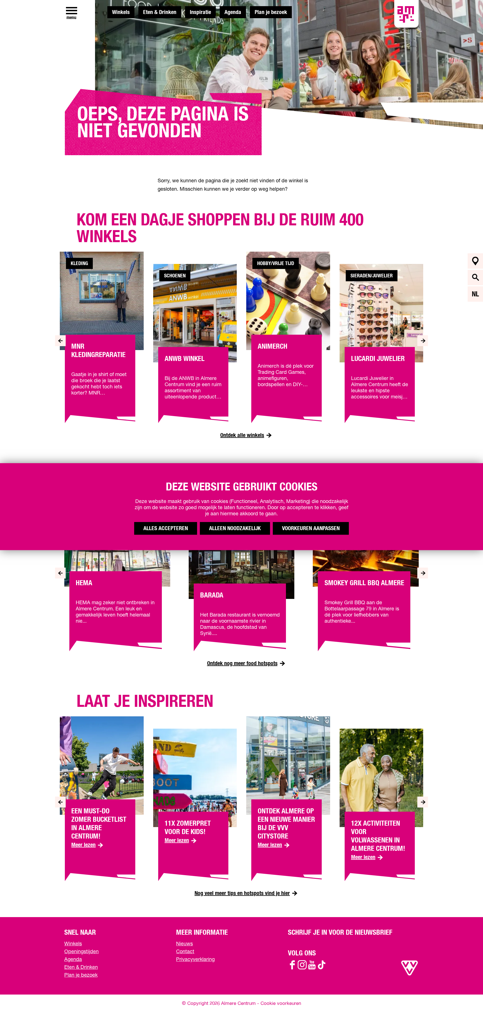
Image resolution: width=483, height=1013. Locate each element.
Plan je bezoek (271, 12)
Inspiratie (200, 12)
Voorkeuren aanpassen (311, 528)
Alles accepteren (165, 528)
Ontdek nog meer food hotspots (242, 663)
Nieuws (184, 943)
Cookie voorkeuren (281, 1003)
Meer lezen (87, 845)
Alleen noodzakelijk (235, 528)
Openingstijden (81, 951)
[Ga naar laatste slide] (60, 340)
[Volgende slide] (422, 340)
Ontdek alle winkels (242, 435)
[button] (466, 996)
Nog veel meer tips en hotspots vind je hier (242, 893)
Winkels (121, 12)
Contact (185, 951)
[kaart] (475, 261)
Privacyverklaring (195, 959)
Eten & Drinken (159, 12)
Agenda (232, 12)
